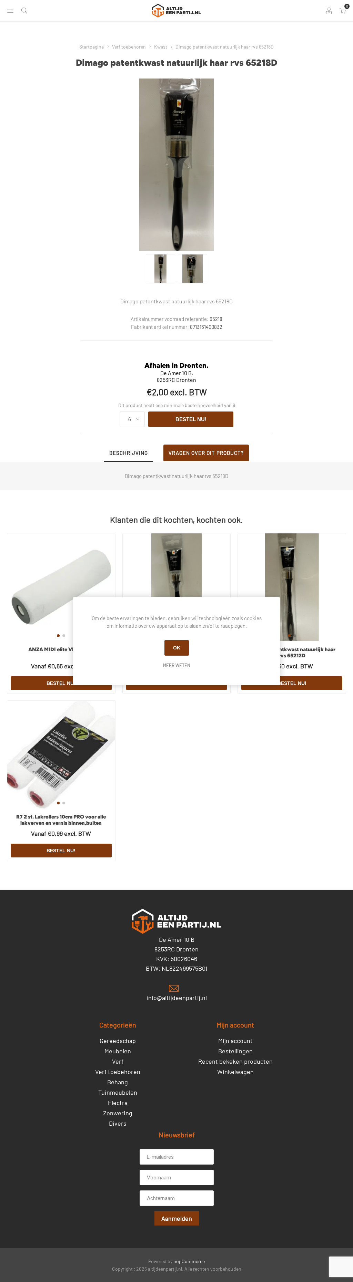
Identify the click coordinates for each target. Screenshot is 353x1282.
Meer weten (176, 665)
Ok (176, 647)
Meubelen (117, 1051)
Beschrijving (128, 453)
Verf (117, 1061)
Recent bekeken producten (235, 1061)
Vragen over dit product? (206, 453)
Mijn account (235, 1040)
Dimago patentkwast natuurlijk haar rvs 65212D (292, 652)
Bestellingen (235, 1051)
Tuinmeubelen (117, 1092)
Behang (117, 1082)
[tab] (128, 453)
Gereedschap (118, 1040)
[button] (58, 635)
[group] (61, 587)
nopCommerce (189, 1261)
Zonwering (117, 1113)
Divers (118, 1123)
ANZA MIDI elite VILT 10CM (61, 649)
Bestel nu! (190, 419)
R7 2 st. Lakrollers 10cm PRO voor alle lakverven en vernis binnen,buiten (61, 820)
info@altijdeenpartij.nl (177, 997)
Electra (118, 1102)
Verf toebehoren (117, 1071)
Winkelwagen (235, 1071)
